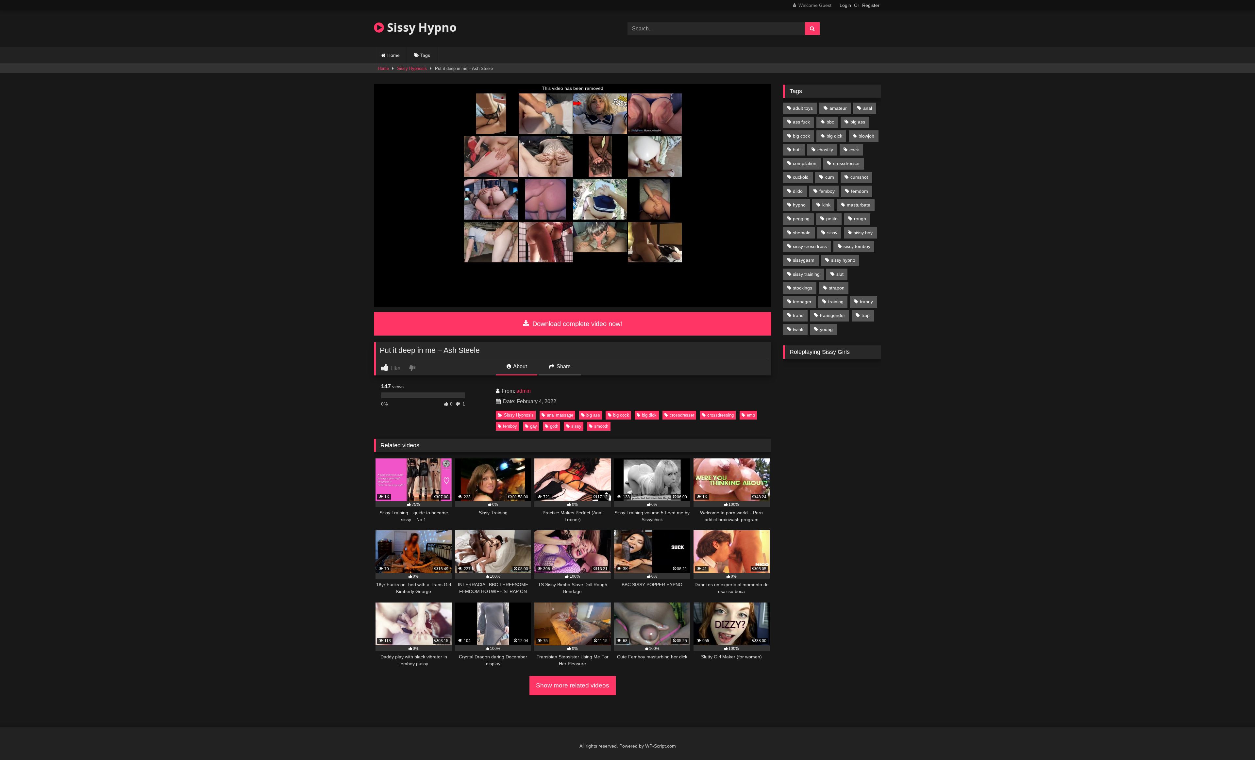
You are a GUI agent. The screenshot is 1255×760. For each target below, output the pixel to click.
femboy (510, 426)
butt (797, 149)
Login (845, 5)
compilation (804, 163)
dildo (798, 191)
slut (840, 274)
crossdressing (720, 415)
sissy (576, 426)
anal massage (560, 415)
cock (854, 149)
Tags (425, 55)
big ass (593, 415)
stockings (802, 287)
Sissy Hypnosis (412, 68)
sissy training (806, 274)
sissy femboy (857, 246)
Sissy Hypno (420, 27)
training (836, 301)
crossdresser (682, 415)
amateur (838, 108)
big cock (621, 415)
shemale (802, 232)
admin (523, 391)
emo (751, 415)
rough (860, 218)
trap (866, 315)
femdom (859, 191)
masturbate (858, 204)
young (826, 329)
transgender (832, 315)
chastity (825, 149)
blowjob (866, 136)
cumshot (859, 177)
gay (533, 426)
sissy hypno (843, 260)
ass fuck (801, 121)
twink (798, 329)
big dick (649, 415)
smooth (601, 426)
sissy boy (863, 232)
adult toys (803, 108)
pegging (801, 218)
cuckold (801, 177)
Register (870, 5)
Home (393, 55)
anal (867, 108)
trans (798, 315)
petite (832, 218)
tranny (866, 301)
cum (829, 177)
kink (826, 204)
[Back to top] (1235, 740)
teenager (802, 301)
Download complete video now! (576, 323)
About (519, 366)
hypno (799, 204)
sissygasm (803, 260)
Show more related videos (572, 685)
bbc (830, 121)
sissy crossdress (810, 246)
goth (554, 426)
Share (563, 366)
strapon (837, 287)
